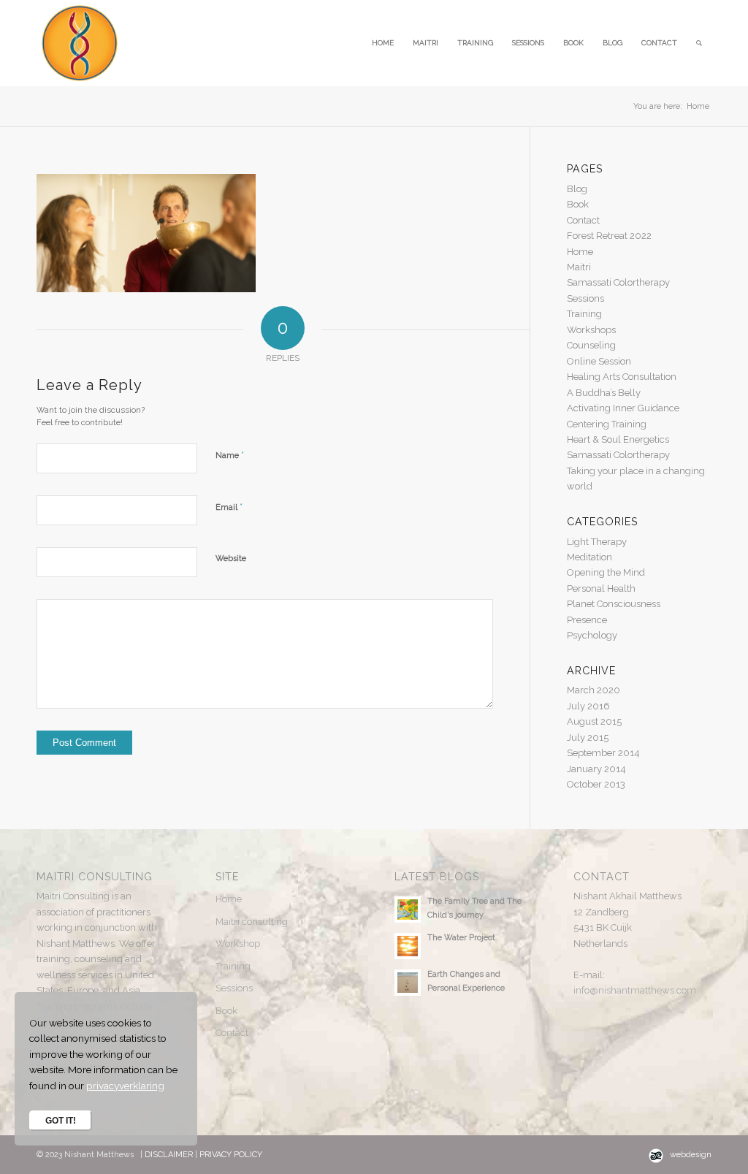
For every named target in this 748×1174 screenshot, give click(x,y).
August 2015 (594, 721)
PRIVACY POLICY (230, 1154)
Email (229, 506)
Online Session (599, 361)
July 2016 (588, 706)
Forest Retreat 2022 (609, 235)
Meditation (589, 557)
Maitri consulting (251, 921)
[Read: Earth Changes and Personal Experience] (407, 982)
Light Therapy (597, 541)
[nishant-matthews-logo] (80, 43)
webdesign (690, 1154)
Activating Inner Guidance (623, 408)
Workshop (237, 943)
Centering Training (606, 424)
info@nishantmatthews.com (634, 990)
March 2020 (593, 690)
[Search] (699, 43)
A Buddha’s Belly (604, 392)
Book (578, 204)
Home (580, 251)
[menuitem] (382, 43)
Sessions (585, 298)
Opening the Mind (606, 572)
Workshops (591, 329)
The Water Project (461, 937)
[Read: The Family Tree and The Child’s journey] (407, 909)
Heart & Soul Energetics (618, 439)
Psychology (592, 635)
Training (584, 313)
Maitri (579, 267)
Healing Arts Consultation (621, 376)
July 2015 (587, 737)
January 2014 (596, 768)
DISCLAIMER (170, 1154)
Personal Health (601, 588)
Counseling (591, 345)
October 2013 (596, 784)
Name (229, 454)
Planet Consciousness (613, 603)
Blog (577, 188)
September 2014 (603, 752)
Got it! (60, 1121)
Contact (583, 220)
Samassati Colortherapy (618, 282)
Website (230, 558)
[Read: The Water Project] (407, 946)
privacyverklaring (125, 1085)
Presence (587, 619)
